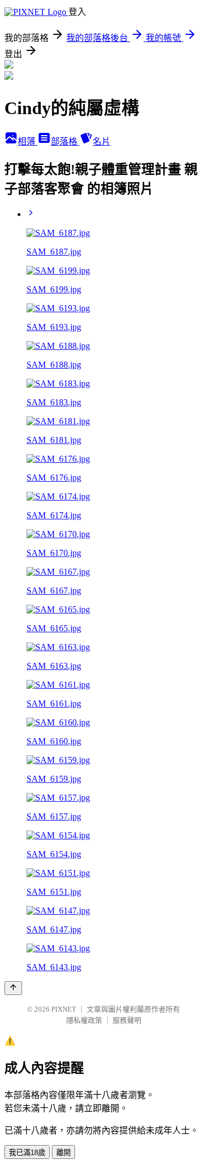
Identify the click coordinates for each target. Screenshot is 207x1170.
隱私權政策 (84, 1020)
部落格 (65, 141)
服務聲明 (127, 1020)
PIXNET (63, 1009)
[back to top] (13, 988)
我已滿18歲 (27, 1152)
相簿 (28, 141)
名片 (101, 141)
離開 (63, 1152)
